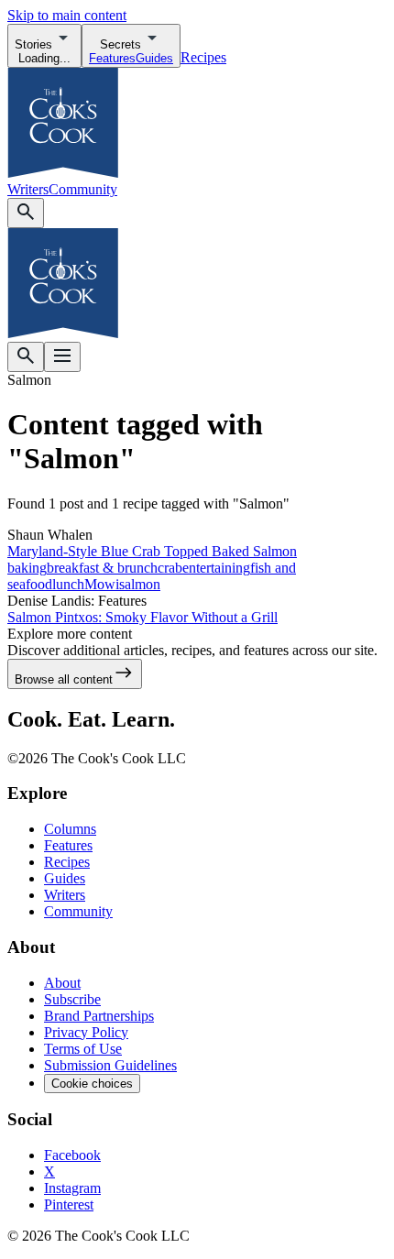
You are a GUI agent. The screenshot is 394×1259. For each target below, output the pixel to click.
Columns (70, 829)
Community (83, 189)
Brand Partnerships (99, 1016)
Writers (28, 189)
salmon (139, 584)
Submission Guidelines (110, 1065)
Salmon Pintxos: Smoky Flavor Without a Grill (142, 617)
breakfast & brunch (102, 567)
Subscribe (72, 999)
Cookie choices (92, 1083)
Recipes (203, 57)
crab (170, 567)
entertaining (216, 567)
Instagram (72, 1188)
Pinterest (68, 1204)
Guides (64, 878)
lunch (68, 584)
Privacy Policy (86, 1032)
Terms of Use (83, 1048)
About (62, 983)
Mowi (101, 584)
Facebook (72, 1155)
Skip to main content (66, 15)
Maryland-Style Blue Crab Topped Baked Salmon (152, 551)
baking (27, 567)
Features (68, 845)
